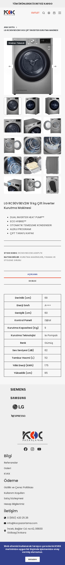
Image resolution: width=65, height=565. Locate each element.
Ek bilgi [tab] (32, 281)
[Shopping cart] (54, 13)
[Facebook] (26, 449)
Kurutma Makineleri (31, 257)
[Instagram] (32, 449)
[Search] (43, 13)
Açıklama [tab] (32, 274)
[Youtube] (39, 449)
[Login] (49, 13)
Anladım (32, 559)
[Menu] (59, 12)
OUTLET (35, 12)
